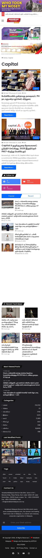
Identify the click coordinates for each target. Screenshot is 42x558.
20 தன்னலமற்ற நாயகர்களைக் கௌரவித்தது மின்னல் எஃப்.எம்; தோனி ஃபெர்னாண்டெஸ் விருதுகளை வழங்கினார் (31, 349)
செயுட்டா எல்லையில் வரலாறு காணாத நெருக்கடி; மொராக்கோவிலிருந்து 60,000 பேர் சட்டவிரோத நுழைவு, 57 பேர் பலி (27, 204)
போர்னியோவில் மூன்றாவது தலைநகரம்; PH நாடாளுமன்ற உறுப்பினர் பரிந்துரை (21, 98)
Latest (5, 405)
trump (28, 481)
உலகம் (5, 418)
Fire (35, 474)
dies (29, 474)
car (24, 474)
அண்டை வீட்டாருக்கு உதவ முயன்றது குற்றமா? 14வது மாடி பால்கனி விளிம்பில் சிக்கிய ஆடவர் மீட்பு (10, 323)
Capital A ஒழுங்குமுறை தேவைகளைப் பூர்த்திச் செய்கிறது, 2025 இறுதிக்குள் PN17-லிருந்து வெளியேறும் (19, 148)
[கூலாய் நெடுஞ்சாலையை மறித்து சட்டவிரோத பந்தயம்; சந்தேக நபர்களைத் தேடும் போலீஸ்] (8, 459)
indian (15, 478)
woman (35, 481)
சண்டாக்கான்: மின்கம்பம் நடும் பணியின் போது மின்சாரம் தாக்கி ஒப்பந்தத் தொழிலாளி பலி (30, 323)
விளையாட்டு (7, 431)
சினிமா (5, 425)
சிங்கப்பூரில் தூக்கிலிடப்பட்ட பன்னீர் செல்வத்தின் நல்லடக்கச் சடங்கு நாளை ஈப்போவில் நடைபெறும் (27, 236)
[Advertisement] (21, 278)
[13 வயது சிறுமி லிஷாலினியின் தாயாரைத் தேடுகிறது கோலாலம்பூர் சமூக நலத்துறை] (34, 452)
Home (5, 58)
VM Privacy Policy (22, 548)
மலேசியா (6, 428)
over (4, 481)
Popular (11, 196)
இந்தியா (5, 415)
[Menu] (3, 21)
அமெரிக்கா (6, 412)
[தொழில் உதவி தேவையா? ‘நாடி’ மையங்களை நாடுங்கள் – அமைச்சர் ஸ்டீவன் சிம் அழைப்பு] (21, 459)
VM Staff (6, 93)
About (13, 548)
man (36, 478)
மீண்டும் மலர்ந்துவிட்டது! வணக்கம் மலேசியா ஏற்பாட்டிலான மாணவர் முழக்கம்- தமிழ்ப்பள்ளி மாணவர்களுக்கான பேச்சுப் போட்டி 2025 (20, 216)
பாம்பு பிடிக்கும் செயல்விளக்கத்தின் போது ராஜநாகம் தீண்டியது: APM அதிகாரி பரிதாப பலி (10, 348)
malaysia (29, 478)
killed (21, 478)
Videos (5, 408)
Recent (30, 196)
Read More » (8, 115)
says (21, 481)
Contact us (33, 548)
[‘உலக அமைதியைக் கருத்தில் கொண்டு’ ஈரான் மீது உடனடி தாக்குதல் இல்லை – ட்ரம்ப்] (7, 227)
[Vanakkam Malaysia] (14, 20)
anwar (10, 474)
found (4, 478)
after (4, 474)
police (15, 481)
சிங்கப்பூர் (6, 422)
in (9, 478)
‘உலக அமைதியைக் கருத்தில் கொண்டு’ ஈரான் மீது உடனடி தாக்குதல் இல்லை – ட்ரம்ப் (27, 226)
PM (10, 481)
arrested (17, 474)
